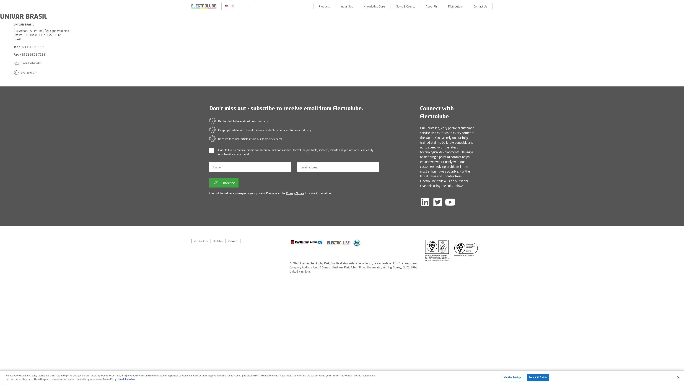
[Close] (678, 377)
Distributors (455, 6)
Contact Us (480, 6)
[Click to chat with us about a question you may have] (679, 26)
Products (324, 6)
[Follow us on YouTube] (450, 202)
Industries (347, 6)
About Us (431, 6)
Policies (218, 241)
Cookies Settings (512, 377)
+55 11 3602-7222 (31, 46)
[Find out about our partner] (306, 242)
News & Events (405, 6)
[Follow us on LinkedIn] (425, 202)
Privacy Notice (295, 193)
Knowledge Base (374, 6)
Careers (233, 241)
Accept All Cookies (538, 377)
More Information (126, 379)
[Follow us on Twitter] (438, 202)
